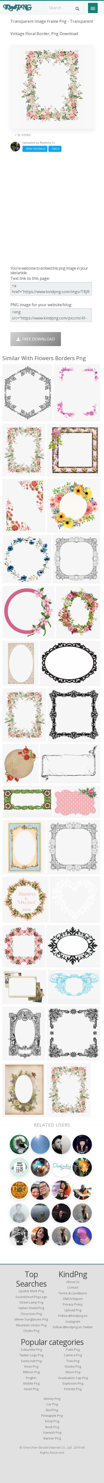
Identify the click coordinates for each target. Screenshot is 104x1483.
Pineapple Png (52, 1415)
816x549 (62, 814)
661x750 (11, 418)
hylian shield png (31, 1308)
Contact (72, 1287)
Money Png (52, 1398)
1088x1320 (57, 1114)
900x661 (48, 683)
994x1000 (12, 635)
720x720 (55, 473)
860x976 (11, 780)
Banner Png (52, 1438)
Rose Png (31, 1366)
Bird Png (52, 1410)
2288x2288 (58, 738)
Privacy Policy (73, 1304)
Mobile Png (31, 1383)
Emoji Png (52, 1421)
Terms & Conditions (73, 1293)
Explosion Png (73, 1383)
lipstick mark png (31, 1291)
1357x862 (50, 780)
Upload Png (72, 1310)
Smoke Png (73, 1366)
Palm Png (73, 1349)
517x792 (11, 683)
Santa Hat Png (31, 1361)
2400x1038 (13, 814)
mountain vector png (31, 1325)
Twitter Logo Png (31, 1355)
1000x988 (12, 964)
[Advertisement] (52, 209)
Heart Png (31, 1389)
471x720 (11, 1057)
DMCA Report (72, 1299)
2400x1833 (57, 964)
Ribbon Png (31, 1372)
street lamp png (31, 1302)
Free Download (37, 339)
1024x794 (12, 1001)
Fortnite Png (73, 1389)
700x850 (62, 418)
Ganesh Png (52, 1432)
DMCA (54, 148)
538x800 (11, 871)
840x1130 (12, 1114)
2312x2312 (63, 580)
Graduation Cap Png (73, 1378)
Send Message (34, 148)
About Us (73, 1282)
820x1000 (66, 635)
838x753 (59, 919)
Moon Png (73, 1372)
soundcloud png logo (31, 1297)
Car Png (52, 1404)
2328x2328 (58, 871)
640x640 (11, 529)
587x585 (56, 529)
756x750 (55, 1057)
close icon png (31, 1314)
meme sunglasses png (31, 1319)
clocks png (31, 1330)
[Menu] (93, 8)
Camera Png (73, 1355)
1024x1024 (13, 919)
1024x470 (58, 1001)
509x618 (11, 473)
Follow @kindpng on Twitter (73, 1327)
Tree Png (72, 1361)
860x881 (11, 580)
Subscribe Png (31, 1349)
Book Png (52, 1427)
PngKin (31, 1378)
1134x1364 (13, 738)
